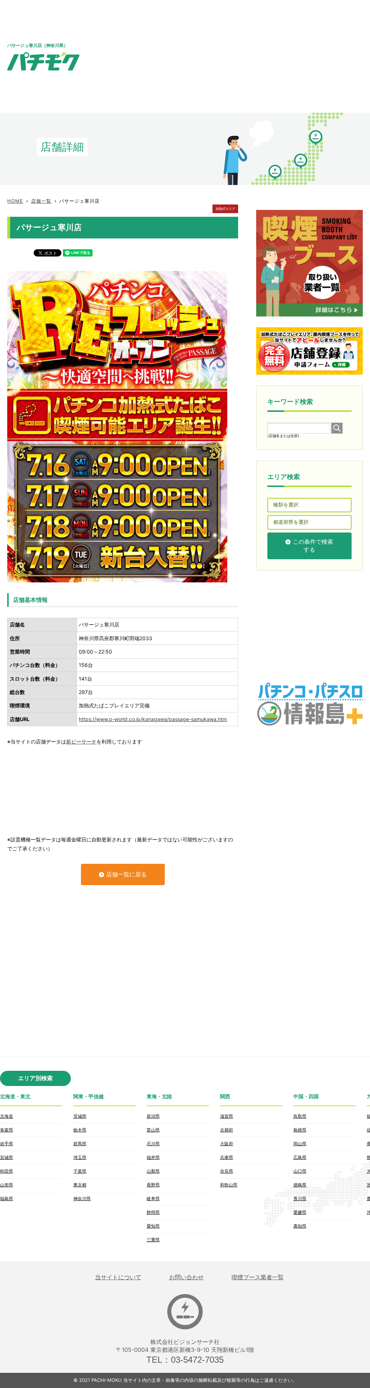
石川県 (153, 1143)
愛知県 (153, 1226)
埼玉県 (79, 1157)
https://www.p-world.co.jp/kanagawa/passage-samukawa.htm (153, 719)
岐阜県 (153, 1198)
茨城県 (79, 1116)
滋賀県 (226, 1116)
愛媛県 (299, 1212)
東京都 (79, 1184)
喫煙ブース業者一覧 (258, 1277)
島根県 (299, 1130)
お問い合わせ (186, 1277)
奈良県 (226, 1171)
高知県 (299, 1226)
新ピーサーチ (81, 741)
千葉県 (79, 1171)
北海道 (6, 1116)
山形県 (6, 1184)
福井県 (153, 1157)
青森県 (6, 1130)
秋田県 (6, 1171)
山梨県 (153, 1171)
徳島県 (299, 1184)
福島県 (6, 1198)
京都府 (226, 1130)
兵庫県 (226, 1157)
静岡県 (153, 1212)
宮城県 (6, 1157)
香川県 (299, 1198)
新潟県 (153, 1116)
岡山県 (299, 1143)
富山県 (153, 1130)
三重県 (153, 1239)
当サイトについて (118, 1277)
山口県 (299, 1171)
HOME (15, 201)
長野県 (153, 1184)
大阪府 (226, 1143)
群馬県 (79, 1143)
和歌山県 (228, 1184)
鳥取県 (299, 1116)
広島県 (299, 1157)
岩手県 (6, 1143)
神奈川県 (82, 1198)
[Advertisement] (245, 56)
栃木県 (79, 1130)
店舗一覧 (41, 201)
